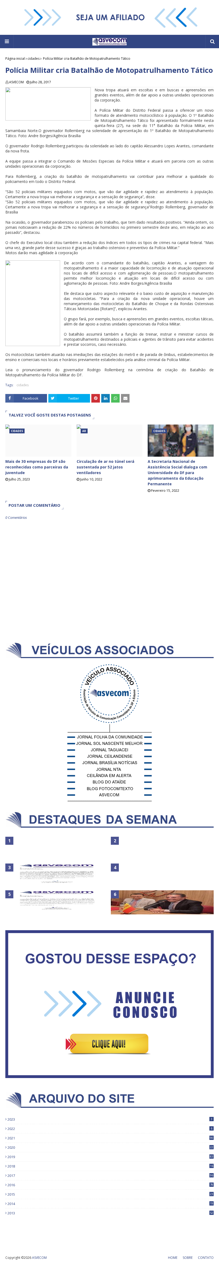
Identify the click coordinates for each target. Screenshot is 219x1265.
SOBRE (188, 1257)
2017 (110, 1175)
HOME (172, 1257)
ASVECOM (16, 82)
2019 (110, 1156)
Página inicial (15, 58)
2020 (110, 1147)
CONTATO (206, 1257)
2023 (109, 1119)
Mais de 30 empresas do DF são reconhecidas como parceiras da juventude (36, 467)
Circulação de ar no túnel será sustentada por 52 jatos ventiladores (105, 467)
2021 (110, 1138)
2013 (110, 1213)
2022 (109, 1128)
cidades (34, 58)
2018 (110, 1166)
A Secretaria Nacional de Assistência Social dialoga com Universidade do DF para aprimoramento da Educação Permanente (177, 472)
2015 (110, 1194)
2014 (110, 1203)
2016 (110, 1185)
